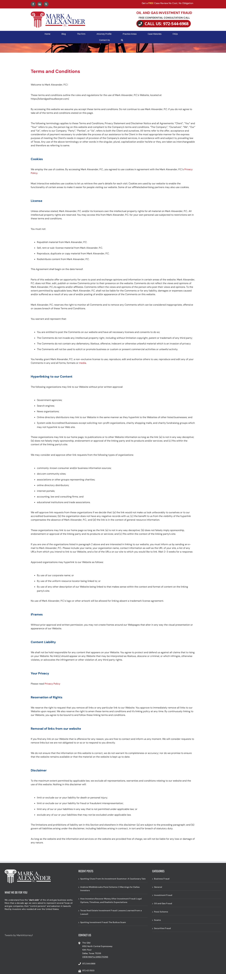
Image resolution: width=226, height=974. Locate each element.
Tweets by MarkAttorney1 (19, 935)
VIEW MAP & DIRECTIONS (95, 957)
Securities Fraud (162, 928)
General (158, 887)
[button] (122, 40)
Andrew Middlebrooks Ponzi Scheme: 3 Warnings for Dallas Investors (110, 889)
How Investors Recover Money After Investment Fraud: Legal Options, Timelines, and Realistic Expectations (111, 900)
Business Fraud (161, 878)
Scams (157, 920)
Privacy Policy (52, 683)
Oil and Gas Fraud (163, 903)
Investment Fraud (163, 895)
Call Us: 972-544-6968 (166, 23)
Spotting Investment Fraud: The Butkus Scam (103, 922)
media (82, 363)
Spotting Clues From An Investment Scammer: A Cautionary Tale (113, 878)
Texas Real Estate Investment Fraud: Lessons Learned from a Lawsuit (111, 912)
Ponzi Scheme (161, 911)
